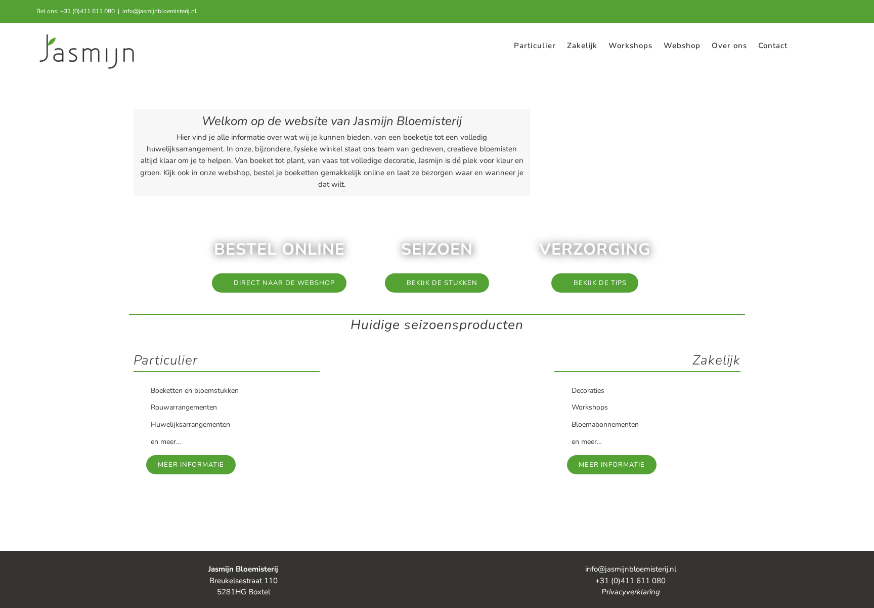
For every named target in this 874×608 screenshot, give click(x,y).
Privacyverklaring (630, 592)
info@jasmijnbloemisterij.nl (159, 11)
